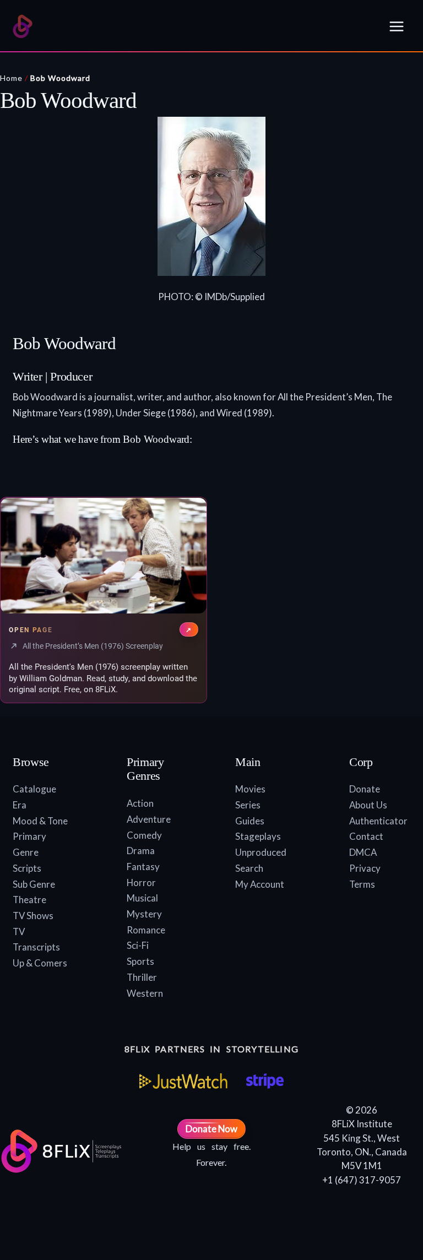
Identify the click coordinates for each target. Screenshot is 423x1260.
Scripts (27, 868)
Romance (146, 930)
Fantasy (143, 866)
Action (140, 803)
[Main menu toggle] (397, 26)
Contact (366, 836)
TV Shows (33, 915)
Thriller (142, 977)
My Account (259, 884)
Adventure (149, 819)
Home (11, 78)
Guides (249, 821)
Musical (142, 898)
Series (248, 805)
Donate (364, 789)
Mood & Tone (40, 821)
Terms (362, 884)
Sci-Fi (138, 945)
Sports (140, 961)
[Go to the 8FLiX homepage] (22, 26)
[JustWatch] (183, 1081)
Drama (141, 850)
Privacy (365, 868)
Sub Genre (34, 884)
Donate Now (211, 1128)
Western (145, 993)
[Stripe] (265, 1081)
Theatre (29, 899)
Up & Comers (40, 963)
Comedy (144, 835)
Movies (250, 789)
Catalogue (34, 789)
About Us (368, 805)
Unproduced (260, 852)
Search (249, 868)
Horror (141, 882)
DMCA (363, 852)
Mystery (144, 914)
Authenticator (378, 821)
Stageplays (258, 836)
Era (19, 805)
